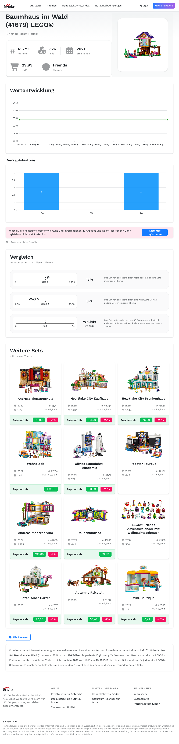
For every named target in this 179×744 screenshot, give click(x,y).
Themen (52, 5)
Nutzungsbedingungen (108, 5)
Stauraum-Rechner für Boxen (106, 700)
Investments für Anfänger (66, 694)
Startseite (35, 5)
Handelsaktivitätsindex (76, 5)
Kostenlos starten (164, 6)
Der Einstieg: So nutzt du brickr (66, 700)
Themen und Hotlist (63, 707)
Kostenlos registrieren (155, 232)
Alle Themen (20, 637)
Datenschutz (141, 698)
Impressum (140, 694)
